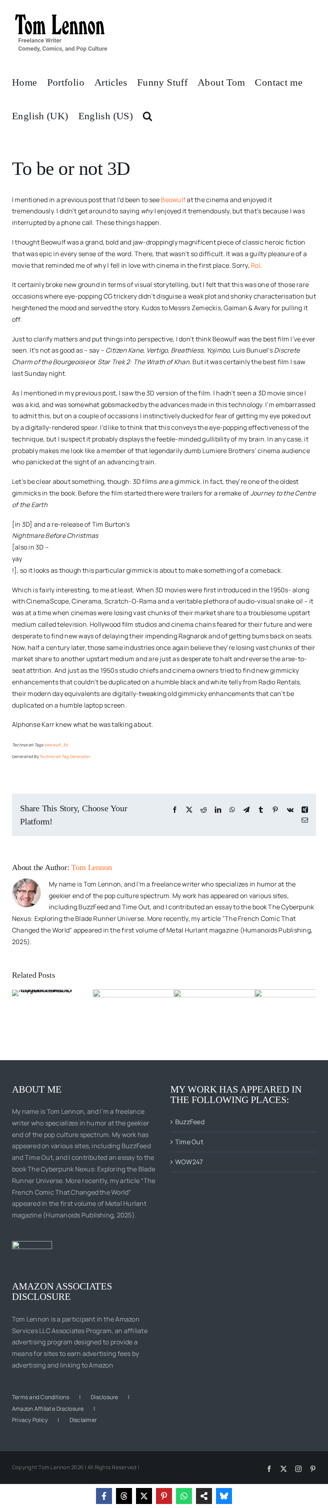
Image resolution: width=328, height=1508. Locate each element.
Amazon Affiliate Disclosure (48, 1408)
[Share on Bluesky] (224, 1496)
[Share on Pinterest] (164, 1496)
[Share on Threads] (124, 1496)
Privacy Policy (30, 1420)
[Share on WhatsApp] (184, 1496)
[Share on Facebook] (104, 1496)
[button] (147, 115)
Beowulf (173, 199)
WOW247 (189, 1161)
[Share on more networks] (204, 1496)
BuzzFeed (189, 1121)
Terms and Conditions (40, 1397)
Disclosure (104, 1397)
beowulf (53, 745)
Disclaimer (83, 1420)
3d (65, 745)
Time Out (189, 1141)
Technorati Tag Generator (65, 756)
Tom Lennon (91, 867)
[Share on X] (144, 1496)
